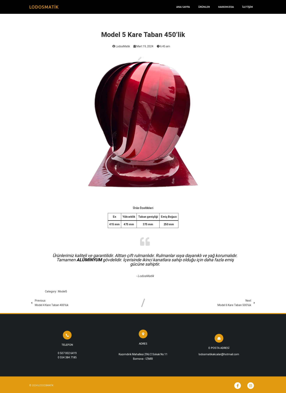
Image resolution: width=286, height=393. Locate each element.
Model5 (62, 291)
